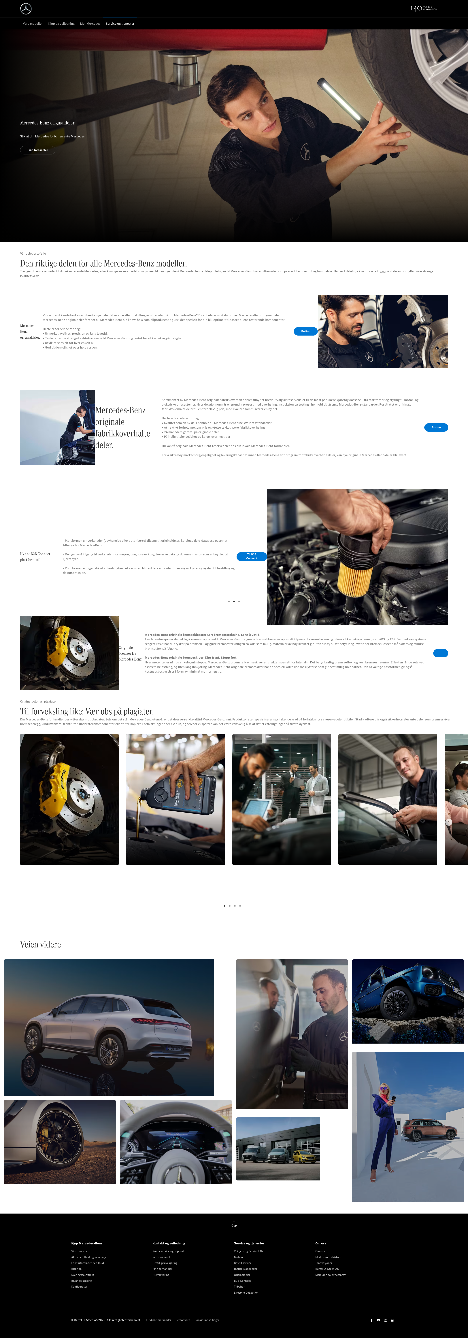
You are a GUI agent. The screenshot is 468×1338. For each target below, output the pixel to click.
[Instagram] (385, 1320)
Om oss (320, 1251)
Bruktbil (76, 1269)
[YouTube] (378, 1320)
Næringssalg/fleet (82, 1275)
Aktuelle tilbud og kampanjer (89, 1257)
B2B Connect (242, 1281)
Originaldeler (242, 1275)
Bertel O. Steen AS (327, 1269)
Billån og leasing (81, 1281)
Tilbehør (239, 1286)
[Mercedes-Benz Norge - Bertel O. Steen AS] (26, 9)
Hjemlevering (161, 1275)
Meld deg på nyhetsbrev (330, 1275)
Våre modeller (80, 1251)
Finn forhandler (162, 1269)
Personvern (183, 1320)
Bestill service (243, 1263)
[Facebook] (371, 1320)
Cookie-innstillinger (207, 1320)
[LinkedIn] (392, 1320)
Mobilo (238, 1257)
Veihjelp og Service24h (248, 1251)
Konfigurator (79, 1286)
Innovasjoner (323, 1263)
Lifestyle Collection (246, 1293)
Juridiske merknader (158, 1320)
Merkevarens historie (328, 1257)
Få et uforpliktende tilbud (87, 1263)
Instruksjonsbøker (245, 1269)
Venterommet (161, 1257)
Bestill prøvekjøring (165, 1263)
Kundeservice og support (168, 1251)
